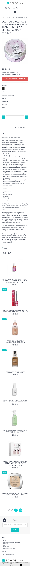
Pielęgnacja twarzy (18, 17)
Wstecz (5, 248)
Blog (4, 540)
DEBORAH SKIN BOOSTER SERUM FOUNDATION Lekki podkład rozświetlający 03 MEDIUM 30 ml (15, 342)
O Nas (4, 545)
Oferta (8, 17)
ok (21, 565)
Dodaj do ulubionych (22, 127)
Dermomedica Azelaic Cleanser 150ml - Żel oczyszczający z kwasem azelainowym (15, 432)
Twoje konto (22, 7)
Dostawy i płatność (8, 554)
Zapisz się (15, 529)
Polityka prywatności (9, 548)
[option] (15, 51)
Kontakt (5, 543)
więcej (23, 565)
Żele (27, 17)
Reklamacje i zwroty (9, 555)
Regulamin (6, 546)
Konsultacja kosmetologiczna (11, 542)
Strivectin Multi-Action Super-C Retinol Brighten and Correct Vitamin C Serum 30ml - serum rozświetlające (15, 281)
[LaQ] (3, 89)
